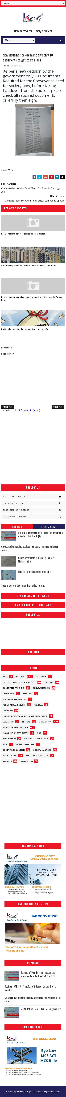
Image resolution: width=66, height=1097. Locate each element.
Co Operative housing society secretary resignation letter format (29, 548)
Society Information (14, 750)
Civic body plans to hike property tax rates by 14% (24, 329)
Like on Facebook (13, 503)
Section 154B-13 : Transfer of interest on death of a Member (30, 988)
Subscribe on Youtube (16, 510)
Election (27, 693)
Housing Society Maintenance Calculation (25, 716)
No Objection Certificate (15, 733)
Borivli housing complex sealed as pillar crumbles (24, 233)
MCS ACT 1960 (45, 722)
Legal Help (8, 722)
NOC (39, 733)
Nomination (9, 738)
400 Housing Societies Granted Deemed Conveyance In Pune (29, 265)
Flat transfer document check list (35, 572)
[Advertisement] (33, 448)
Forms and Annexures (14, 705)
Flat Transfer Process (14, 699)
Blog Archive (49, 526)
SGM (5, 744)
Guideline (8, 710)
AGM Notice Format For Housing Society (41, 1009)
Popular (17, 526)
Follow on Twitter (14, 496)
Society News (16, 65)
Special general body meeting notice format (23, 585)
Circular (49, 682)
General (38, 705)
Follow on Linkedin (15, 517)
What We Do (27, 761)
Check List (41, 676)
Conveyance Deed (41, 688)
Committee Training (13, 688)
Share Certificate (25, 744)
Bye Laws (20, 676)
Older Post (57, 406)
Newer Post (7, 406)
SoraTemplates (22, 1091)
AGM (5, 676)
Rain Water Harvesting (36, 738)
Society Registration (37, 755)
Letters (26, 722)
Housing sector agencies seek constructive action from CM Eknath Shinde (31, 298)
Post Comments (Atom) (27, 410)
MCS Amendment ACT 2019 (15, 727)
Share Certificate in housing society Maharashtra (36, 559)
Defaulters (8, 693)
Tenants (7, 761)
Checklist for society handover (19, 682)
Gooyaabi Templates (51, 1091)
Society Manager (42, 750)
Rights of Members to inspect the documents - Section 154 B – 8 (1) (40, 534)
